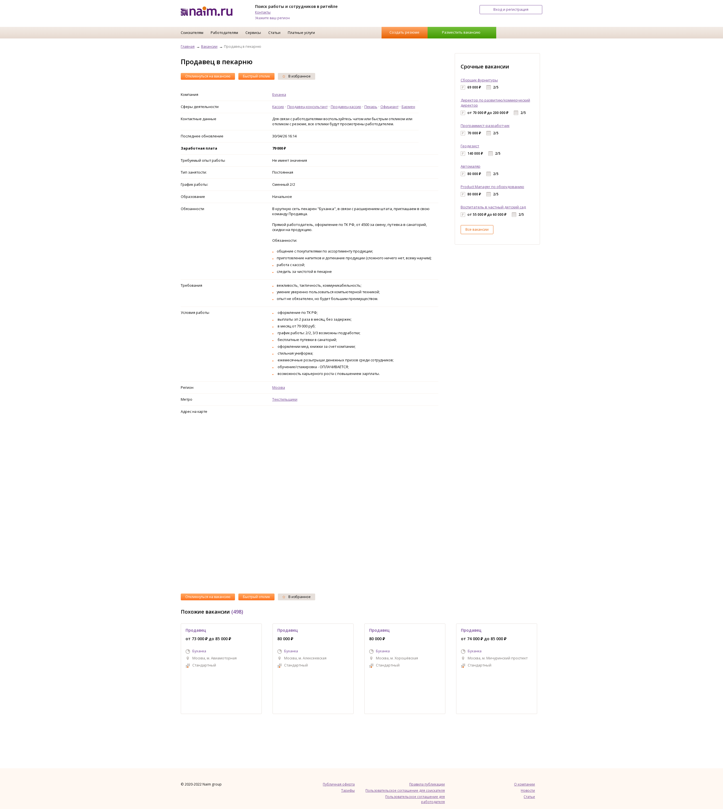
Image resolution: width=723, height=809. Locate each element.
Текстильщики (284, 399)
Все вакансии (477, 229)
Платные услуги (301, 32)
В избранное (299, 76)
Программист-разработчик (485, 125)
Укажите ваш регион (272, 18)
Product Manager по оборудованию (492, 186)
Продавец (196, 630)
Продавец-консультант (307, 106)
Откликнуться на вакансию (207, 76)
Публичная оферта (339, 784)
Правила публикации (427, 784)
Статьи (274, 32)
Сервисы (253, 32)
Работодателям (224, 32)
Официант (389, 106)
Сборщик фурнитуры (479, 80)
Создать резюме (404, 32)
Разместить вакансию (461, 32)
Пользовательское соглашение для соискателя (405, 790)
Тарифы (348, 790)
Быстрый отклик (256, 76)
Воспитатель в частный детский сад (493, 207)
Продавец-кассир (346, 106)
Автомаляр (470, 166)
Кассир (278, 106)
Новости (528, 790)
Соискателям (192, 32)
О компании (524, 784)
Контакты (263, 12)
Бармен (408, 106)
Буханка (279, 94)
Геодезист (470, 145)
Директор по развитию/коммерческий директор (495, 103)
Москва (278, 387)
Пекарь (370, 106)
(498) (237, 611)
